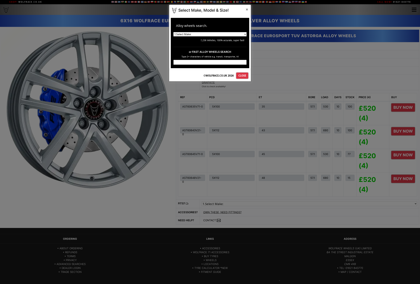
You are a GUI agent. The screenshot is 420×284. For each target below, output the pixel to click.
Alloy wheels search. (191, 25)
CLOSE (242, 75)
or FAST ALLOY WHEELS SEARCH (210, 51)
